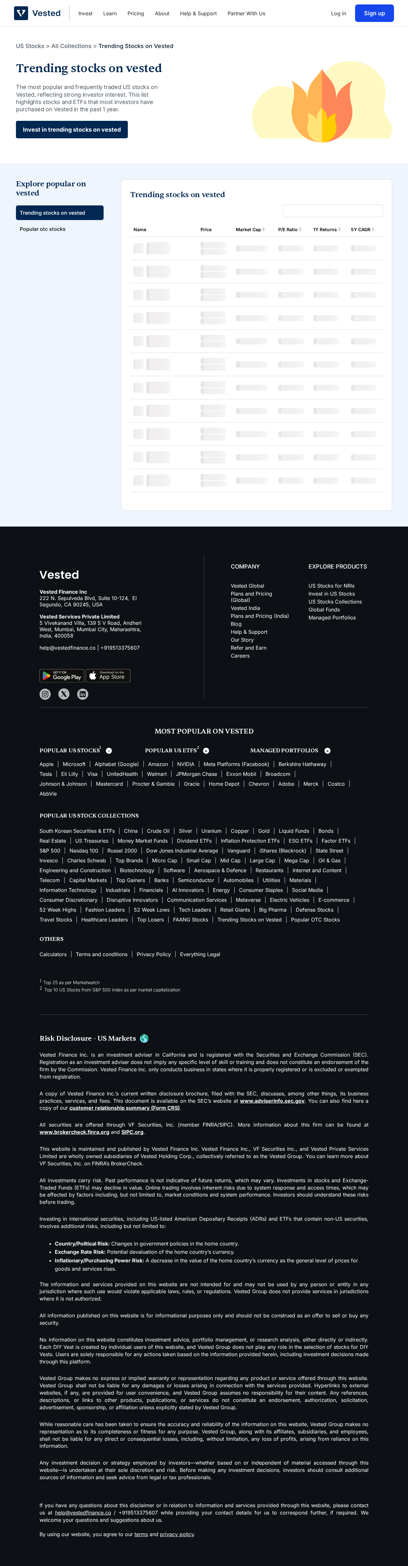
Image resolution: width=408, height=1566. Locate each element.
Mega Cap (296, 860)
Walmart (157, 774)
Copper (240, 831)
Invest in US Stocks (332, 593)
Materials (300, 880)
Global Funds (324, 609)
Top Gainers (130, 880)
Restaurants (269, 870)
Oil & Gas (329, 860)
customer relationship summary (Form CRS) (124, 1108)
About (162, 13)
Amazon (158, 764)
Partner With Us (246, 13)
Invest (85, 13)
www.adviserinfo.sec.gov (272, 1101)
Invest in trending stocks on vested (72, 129)
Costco (336, 784)
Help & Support (198, 13)
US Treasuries (91, 841)
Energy (221, 890)
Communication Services (197, 900)
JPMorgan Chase (196, 774)
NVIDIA (185, 764)
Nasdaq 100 (83, 850)
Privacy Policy (154, 954)
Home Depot (224, 784)
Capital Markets (88, 880)
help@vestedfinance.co (68, 648)
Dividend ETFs (194, 841)
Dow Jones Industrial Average (182, 850)
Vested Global (247, 586)
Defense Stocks (314, 910)
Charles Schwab (86, 860)
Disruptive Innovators (132, 900)
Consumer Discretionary (69, 900)
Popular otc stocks (43, 229)
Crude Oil (158, 831)
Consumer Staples (261, 890)
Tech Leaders (195, 910)
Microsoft (74, 764)
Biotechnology (137, 870)
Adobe (286, 784)
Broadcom (278, 774)
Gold (264, 831)
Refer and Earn (248, 648)
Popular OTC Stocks (315, 919)
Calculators (53, 954)
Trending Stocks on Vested (249, 919)
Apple (47, 764)
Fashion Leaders (105, 910)
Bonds (325, 831)
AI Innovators (188, 890)
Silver (185, 831)
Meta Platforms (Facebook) (236, 764)
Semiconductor (196, 880)
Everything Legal (200, 954)
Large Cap (262, 860)
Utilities (271, 880)
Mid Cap (230, 860)
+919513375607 (120, 648)
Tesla (46, 774)
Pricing (135, 13)
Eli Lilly (69, 774)
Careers (240, 655)
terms (141, 1534)
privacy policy (177, 1534)
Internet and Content (317, 870)
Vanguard (238, 850)
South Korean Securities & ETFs (77, 831)
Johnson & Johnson (63, 784)
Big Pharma (273, 910)
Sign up (374, 13)
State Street (329, 850)
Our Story (242, 640)
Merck (310, 784)
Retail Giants (235, 910)
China (131, 831)
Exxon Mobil (241, 774)
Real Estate (53, 841)
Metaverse (248, 900)
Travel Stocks (56, 919)
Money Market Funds (143, 841)
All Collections (71, 46)
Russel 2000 (122, 850)
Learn (110, 13)
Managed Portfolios (332, 617)
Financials (151, 890)
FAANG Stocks (190, 919)
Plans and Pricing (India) (260, 616)
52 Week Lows (152, 910)
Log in (338, 13)
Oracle (192, 784)
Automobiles (238, 880)
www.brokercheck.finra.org (74, 1132)
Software (174, 870)
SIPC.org (132, 1132)
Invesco (49, 860)
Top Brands (129, 860)
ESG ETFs (300, 841)
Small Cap (198, 860)
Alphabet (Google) (117, 764)
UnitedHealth (122, 774)
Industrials (118, 890)
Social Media (307, 890)
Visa (92, 774)
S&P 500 (50, 850)
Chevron (259, 784)
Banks (161, 880)
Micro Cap (164, 860)
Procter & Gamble (153, 784)
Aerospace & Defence (220, 870)
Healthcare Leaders (104, 919)
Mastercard (109, 784)
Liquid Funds (294, 831)
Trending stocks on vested (52, 213)
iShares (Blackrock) (282, 850)
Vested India (245, 608)
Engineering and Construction (75, 870)
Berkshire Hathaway (302, 764)
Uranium (211, 831)
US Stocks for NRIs (331, 586)
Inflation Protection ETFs (250, 841)
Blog (236, 624)
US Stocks (30, 46)
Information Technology (68, 890)
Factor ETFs (336, 841)
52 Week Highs (58, 910)
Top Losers (150, 919)
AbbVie (48, 793)
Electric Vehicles (289, 900)
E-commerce (333, 900)
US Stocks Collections (335, 601)
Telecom (50, 880)
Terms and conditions (101, 954)
